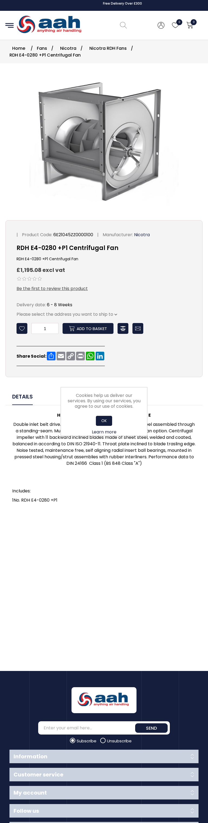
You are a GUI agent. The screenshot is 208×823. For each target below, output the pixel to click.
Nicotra (142, 235)
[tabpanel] (104, 458)
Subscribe (87, 741)
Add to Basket (92, 328)
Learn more (104, 432)
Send (151, 728)
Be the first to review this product (52, 288)
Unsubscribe (119, 741)
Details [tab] (22, 396)
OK (104, 420)
